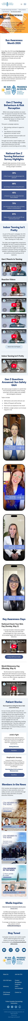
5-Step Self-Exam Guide (14, 657)
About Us (5, 974)
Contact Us (18, 992)
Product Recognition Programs (18, 982)
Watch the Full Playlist (14, 347)
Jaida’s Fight (14, 735)
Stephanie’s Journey (14, 757)
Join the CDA (18, 974)
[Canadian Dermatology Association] (8, 4)
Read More (14, 750)
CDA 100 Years (7, 980)
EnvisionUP (17, 1017)
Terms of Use (14, 1015)
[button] (21, 4)
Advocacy (6, 986)
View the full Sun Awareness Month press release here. (14, 907)
